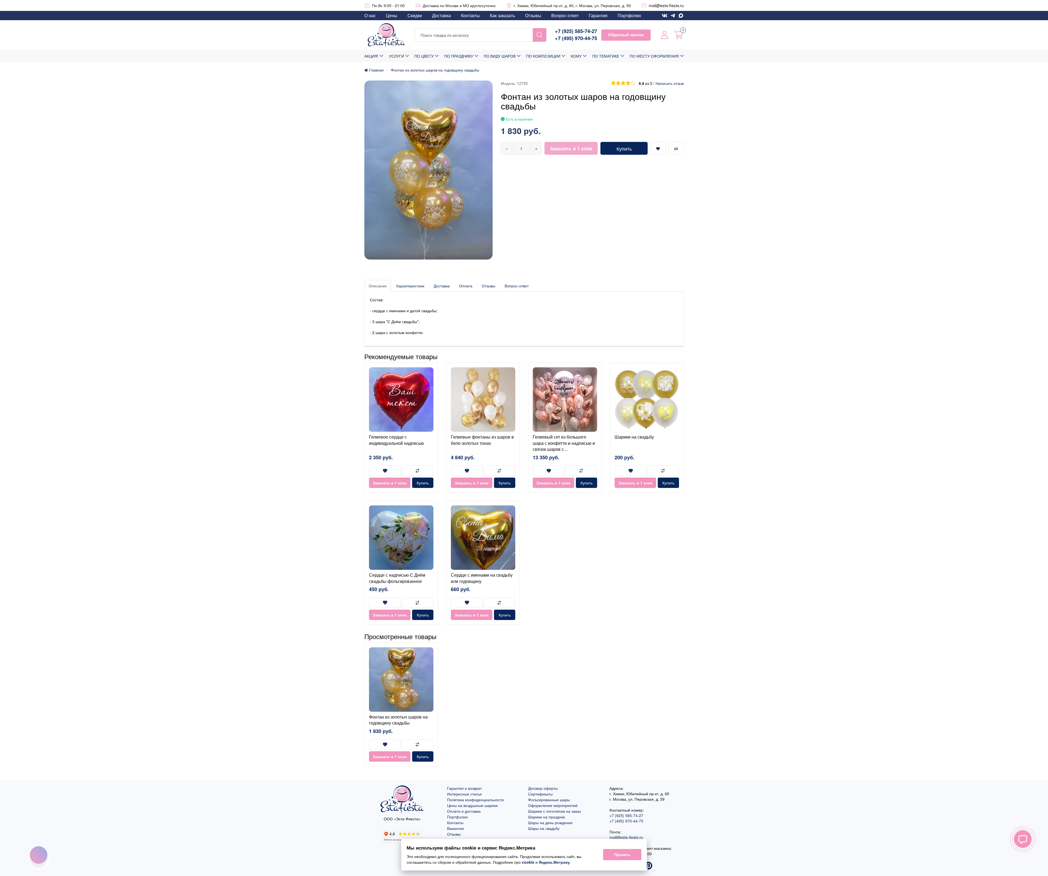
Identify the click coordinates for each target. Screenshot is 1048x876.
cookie (528, 862)
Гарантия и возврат (464, 788)
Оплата (465, 285)
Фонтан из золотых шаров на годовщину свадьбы (398, 720)
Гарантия (598, 15)
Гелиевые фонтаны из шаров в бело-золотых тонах (482, 440)
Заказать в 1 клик (571, 148)
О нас (370, 15)
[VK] (664, 15)
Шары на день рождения (550, 822)
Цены (391, 15)
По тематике (605, 56)
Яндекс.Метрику (554, 862)
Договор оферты (543, 788)
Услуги (396, 56)
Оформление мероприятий (552, 805)
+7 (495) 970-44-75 (576, 38)
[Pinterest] (648, 866)
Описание (378, 285)
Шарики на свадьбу (634, 437)
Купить (624, 148)
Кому (576, 56)
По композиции (543, 56)
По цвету (424, 56)
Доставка (441, 15)
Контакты (470, 15)
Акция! (371, 56)
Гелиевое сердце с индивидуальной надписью (396, 440)
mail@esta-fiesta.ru (666, 5)
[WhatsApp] (681, 15)
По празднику (458, 56)
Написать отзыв (670, 83)
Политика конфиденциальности (475, 799)
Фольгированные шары (549, 799)
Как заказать (502, 15)
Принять (622, 854)
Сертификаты (540, 794)
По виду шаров (500, 56)
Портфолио (629, 15)
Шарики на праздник (546, 817)
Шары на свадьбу (543, 828)
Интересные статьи (464, 794)
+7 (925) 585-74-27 (576, 31)
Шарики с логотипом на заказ (554, 811)
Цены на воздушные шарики (472, 805)
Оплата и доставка (464, 811)
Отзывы (533, 15)
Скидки (414, 15)
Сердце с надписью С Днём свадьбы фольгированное (397, 578)
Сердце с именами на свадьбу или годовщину (482, 578)
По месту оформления (654, 56)
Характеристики (410, 285)
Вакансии (455, 828)
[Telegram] (672, 15)
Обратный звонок (626, 35)
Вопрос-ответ (565, 15)
